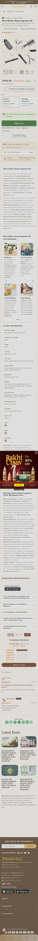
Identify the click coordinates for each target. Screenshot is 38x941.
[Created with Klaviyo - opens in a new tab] (19, 489)
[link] (19, 470)
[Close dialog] (36, 452)
